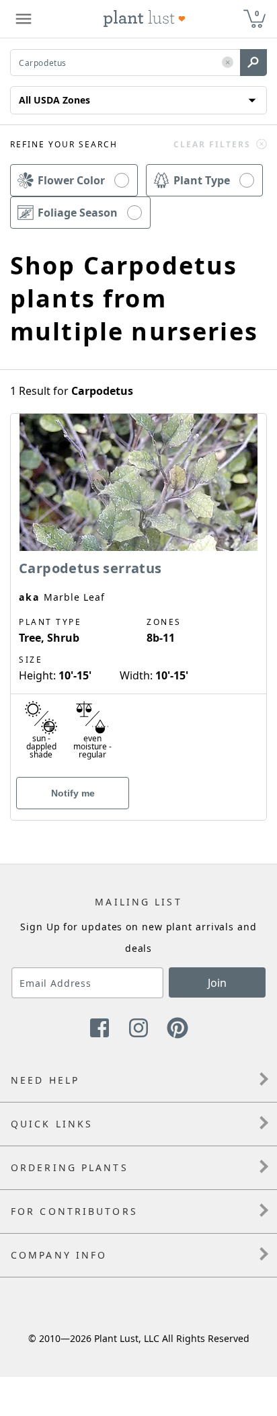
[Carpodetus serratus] (138, 593)
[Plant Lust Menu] (23, 18)
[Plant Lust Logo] (145, 19)
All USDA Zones (54, 100)
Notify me (73, 793)
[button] (227, 63)
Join (217, 982)
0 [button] (257, 13)
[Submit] (253, 62)
